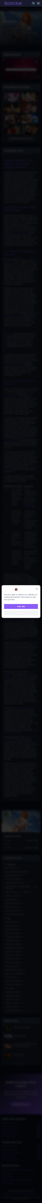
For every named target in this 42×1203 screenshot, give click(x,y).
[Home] (13, 3)
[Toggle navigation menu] (38, 3)
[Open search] (33, 3)
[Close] (37, 589)
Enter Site (21, 606)
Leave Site (21, 613)
